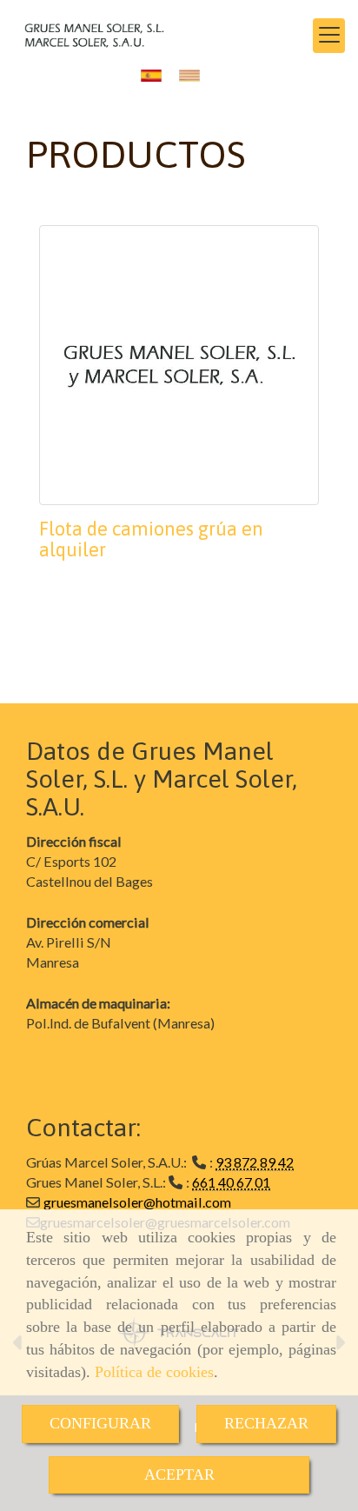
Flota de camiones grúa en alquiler (151, 539)
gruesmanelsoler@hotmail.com (137, 1202)
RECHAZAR (266, 1423)
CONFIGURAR (100, 1423)
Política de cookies (154, 1372)
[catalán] (194, 75)
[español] (155, 75)
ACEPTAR (179, 1474)
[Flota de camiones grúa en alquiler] (179, 365)
